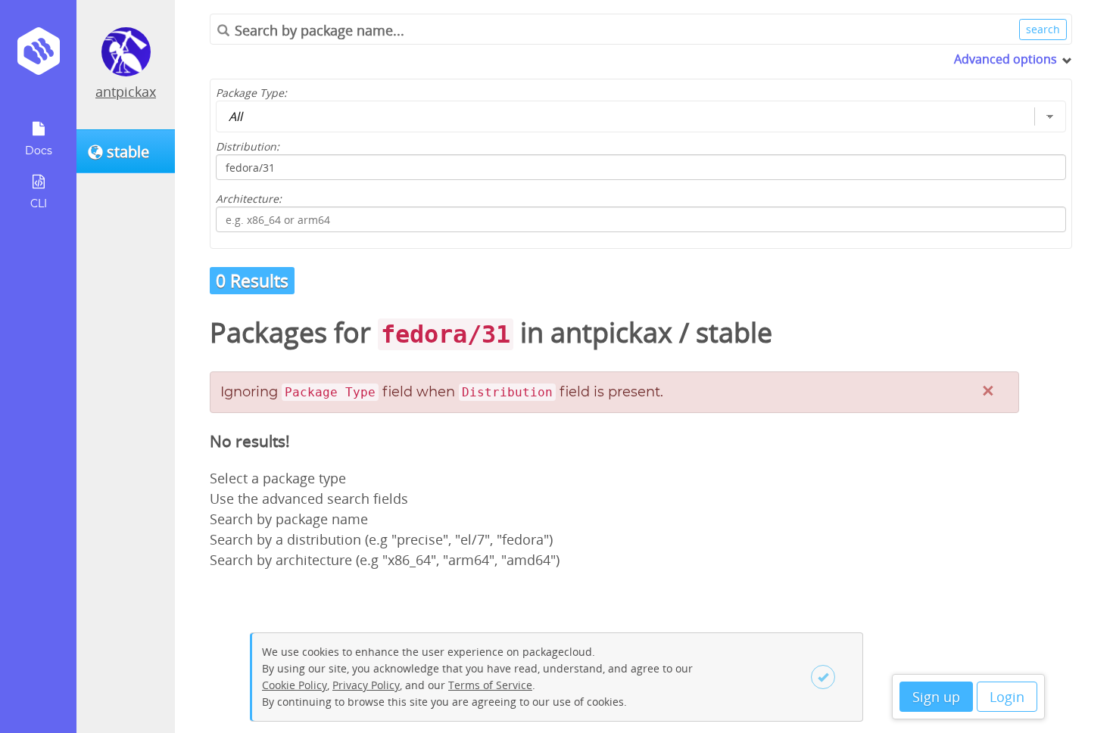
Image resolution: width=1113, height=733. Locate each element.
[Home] (38, 56)
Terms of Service (490, 685)
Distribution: (247, 146)
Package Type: (251, 92)
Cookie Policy (294, 685)
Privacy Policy (366, 685)
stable (734, 332)
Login (1007, 697)
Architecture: (249, 198)
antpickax (125, 91)
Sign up (936, 697)
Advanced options (1005, 59)
